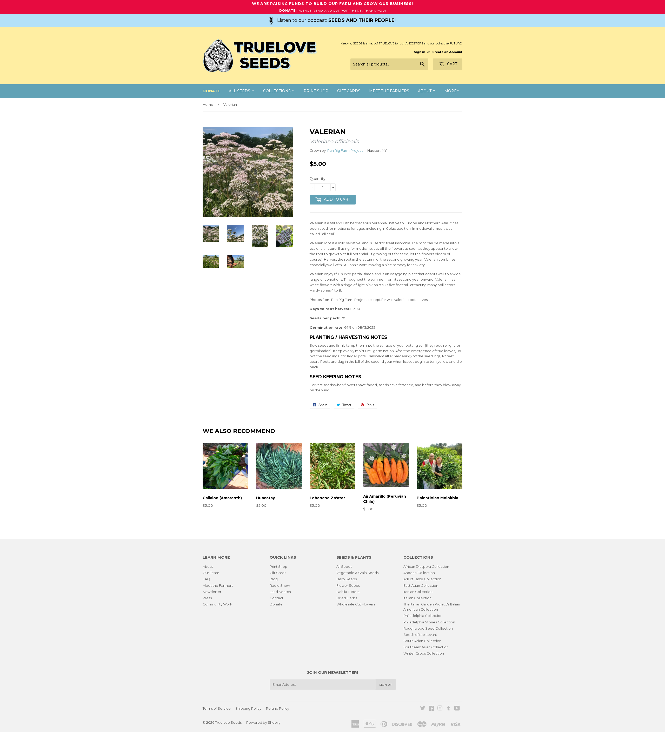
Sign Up (385, 685)
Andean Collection (419, 573)
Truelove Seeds (228, 722)
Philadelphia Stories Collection (429, 622)
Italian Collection (417, 598)
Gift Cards (348, 91)
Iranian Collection (418, 592)
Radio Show (280, 585)
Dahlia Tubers (347, 592)
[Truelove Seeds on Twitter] (422, 709)
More (450, 91)
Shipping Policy (248, 708)
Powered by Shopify (263, 722)
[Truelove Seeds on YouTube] (457, 709)
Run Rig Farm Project (345, 150)
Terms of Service (217, 708)
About (425, 91)
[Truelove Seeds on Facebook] (431, 709)
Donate (276, 604)
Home (208, 104)
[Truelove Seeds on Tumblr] (448, 709)
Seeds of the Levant (420, 634)
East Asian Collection (420, 585)
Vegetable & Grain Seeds (357, 573)
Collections (277, 91)
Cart (451, 64)
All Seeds (240, 91)
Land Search (280, 592)
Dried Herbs (346, 598)
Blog (274, 579)
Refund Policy (277, 708)
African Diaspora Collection (426, 566)
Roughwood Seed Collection (428, 628)
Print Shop (316, 91)
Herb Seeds (346, 579)
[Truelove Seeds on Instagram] (440, 709)
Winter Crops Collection (423, 653)
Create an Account (447, 52)
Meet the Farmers (389, 91)
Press (207, 598)
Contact (276, 598)
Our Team (211, 573)
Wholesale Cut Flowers (355, 604)
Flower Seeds (348, 585)
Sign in (419, 52)
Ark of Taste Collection (422, 579)
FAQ (206, 579)
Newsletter (212, 592)
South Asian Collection (422, 641)
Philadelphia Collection (422, 616)
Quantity (317, 178)
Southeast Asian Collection (426, 647)
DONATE (211, 91)
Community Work (217, 604)
